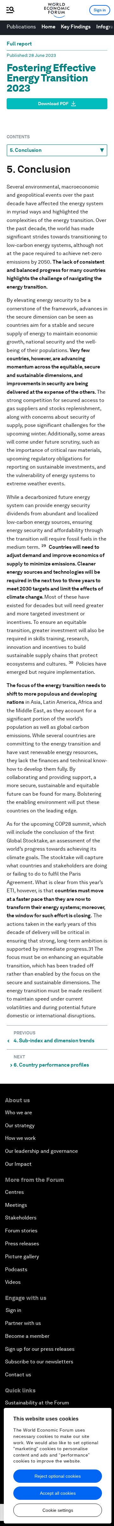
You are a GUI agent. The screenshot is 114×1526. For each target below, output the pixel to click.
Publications (21, 27)
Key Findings (76, 27)
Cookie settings (57, 1510)
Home (48, 27)
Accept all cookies (58, 1493)
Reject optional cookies (58, 1476)
